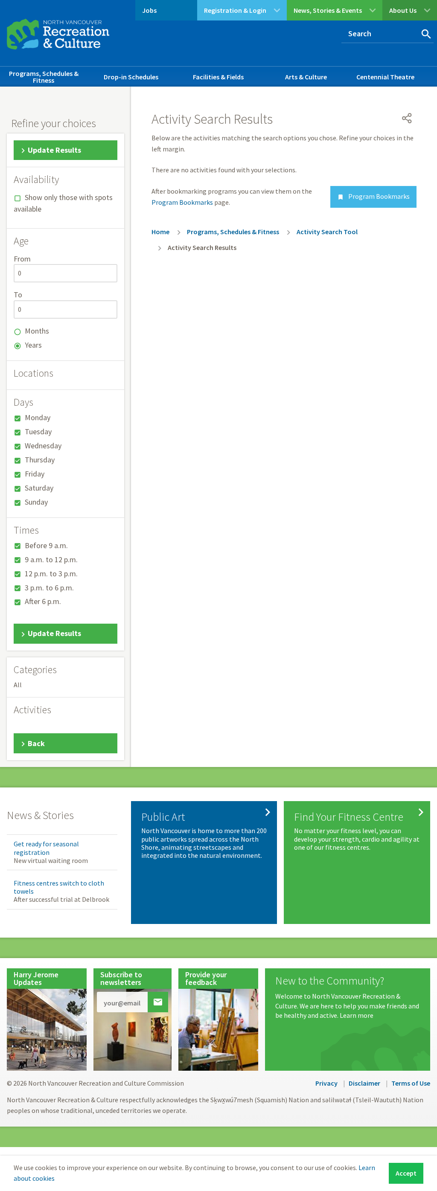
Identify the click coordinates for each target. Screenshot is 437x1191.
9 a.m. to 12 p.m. (51, 559)
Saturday (39, 488)
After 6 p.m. (43, 601)
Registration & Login (235, 10)
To (18, 294)
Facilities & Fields (218, 77)
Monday (37, 417)
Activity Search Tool (327, 231)
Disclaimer (364, 1083)
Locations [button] (33, 373)
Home (160, 231)
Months (37, 331)
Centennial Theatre (385, 77)
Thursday (40, 460)
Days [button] (23, 402)
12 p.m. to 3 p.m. (51, 573)
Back (36, 743)
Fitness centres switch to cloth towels (59, 887)
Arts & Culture (306, 77)
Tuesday (38, 431)
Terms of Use (410, 1083)
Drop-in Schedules (131, 77)
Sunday (36, 502)
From (22, 259)
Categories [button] (35, 669)
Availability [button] (36, 179)
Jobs (149, 10)
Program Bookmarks (373, 196)
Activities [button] (32, 709)
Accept (406, 1173)
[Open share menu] (407, 118)
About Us (403, 10)
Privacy (326, 1083)
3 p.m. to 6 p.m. (49, 588)
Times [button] (26, 530)
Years (33, 345)
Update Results (54, 150)
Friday (34, 474)
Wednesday (43, 445)
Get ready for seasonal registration (46, 848)
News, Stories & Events (328, 10)
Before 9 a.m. (46, 545)
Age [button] (21, 241)
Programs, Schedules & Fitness (44, 76)
